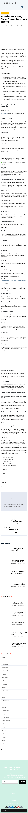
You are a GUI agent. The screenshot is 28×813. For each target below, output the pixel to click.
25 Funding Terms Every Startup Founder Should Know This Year (14, 19)
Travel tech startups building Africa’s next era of (19, 643)
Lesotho (5, 694)
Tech (4, 727)
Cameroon (5, 667)
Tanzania (5, 724)
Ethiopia (5, 680)
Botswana (5, 664)
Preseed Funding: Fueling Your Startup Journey (17, 572)
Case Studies (6, 671)
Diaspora (5, 674)
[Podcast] (21, 807)
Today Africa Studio (11, 465)
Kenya (4, 687)
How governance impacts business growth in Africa (18, 602)
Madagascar (6, 700)
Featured (5, 684)
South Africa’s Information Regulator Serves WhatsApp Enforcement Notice (11, 530)
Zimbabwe (5, 743)
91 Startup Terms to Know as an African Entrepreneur (14, 280)
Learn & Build (5, 13)
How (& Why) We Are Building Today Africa (19, 549)
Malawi (5, 704)
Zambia (5, 740)
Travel (4, 730)
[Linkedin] (12, 807)
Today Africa (6, 25)
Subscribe (22, 781)
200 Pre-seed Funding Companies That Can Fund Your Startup (18, 583)
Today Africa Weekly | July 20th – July (19, 633)
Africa (4, 657)
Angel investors (4, 113)
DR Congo (5, 677)
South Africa (6, 717)
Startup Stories (6, 720)
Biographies (5, 661)
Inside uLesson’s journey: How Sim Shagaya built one (19, 612)
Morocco (5, 707)
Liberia (4, 697)
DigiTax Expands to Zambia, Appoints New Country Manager (16, 521)
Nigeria (5, 714)
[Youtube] (18, 807)
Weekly (5, 737)
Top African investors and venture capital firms (18, 623)
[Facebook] (9, 807)
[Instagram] (15, 807)
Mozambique (6, 710)
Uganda (5, 734)
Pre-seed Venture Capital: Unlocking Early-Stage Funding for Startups (17, 560)
